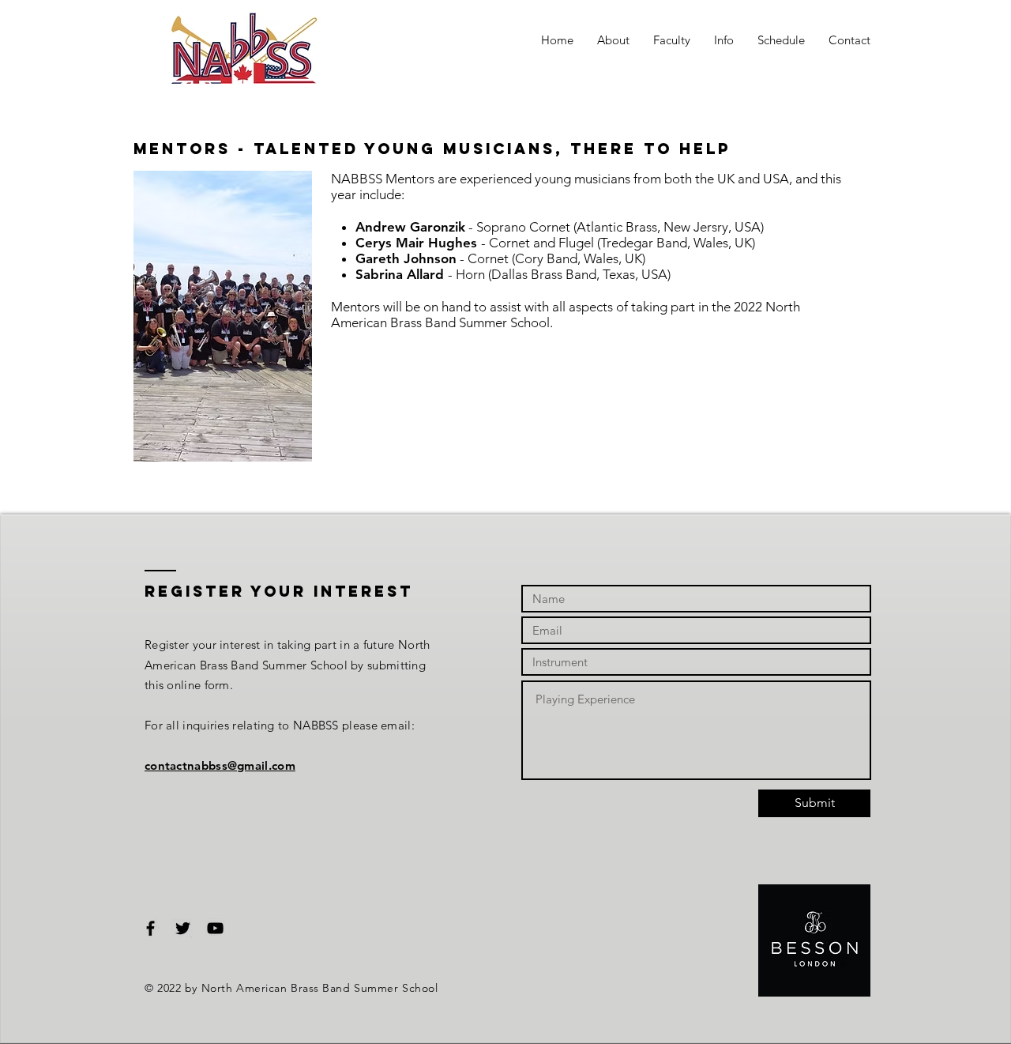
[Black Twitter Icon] (183, 928)
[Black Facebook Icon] (150, 928)
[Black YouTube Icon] (215, 928)
